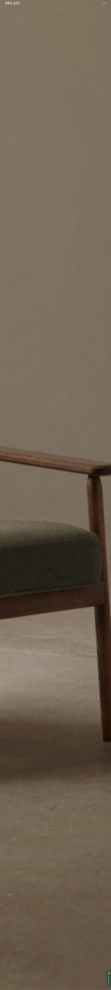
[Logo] (13, 3)
